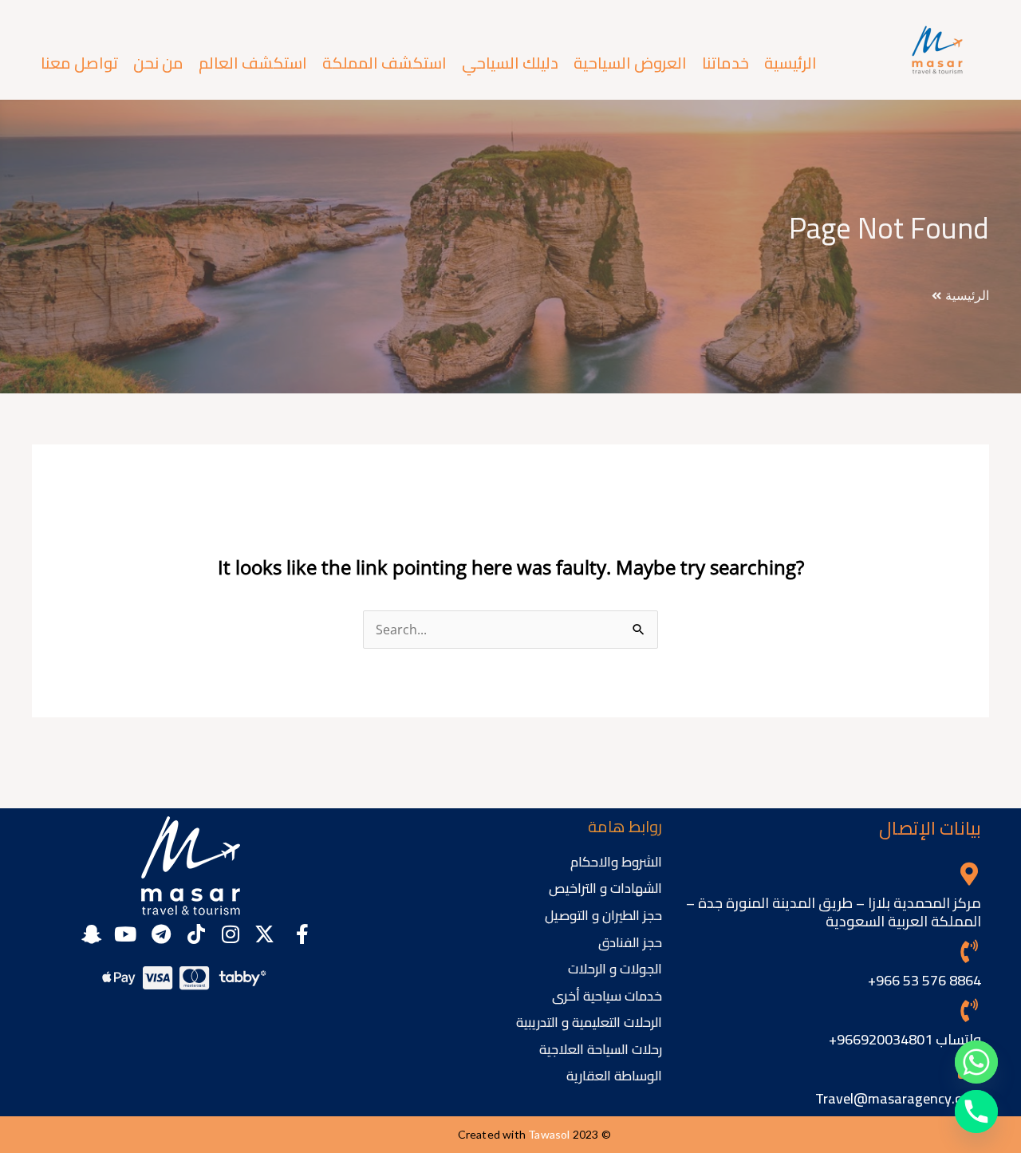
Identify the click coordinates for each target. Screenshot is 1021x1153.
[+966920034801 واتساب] (969, 1010)
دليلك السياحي (510, 63)
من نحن (158, 63)
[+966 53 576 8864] (969, 951)
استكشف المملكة (384, 63)
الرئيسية (790, 63)
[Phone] (976, 1111)
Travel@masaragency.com (898, 1098)
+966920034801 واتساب (905, 1039)
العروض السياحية (630, 63)
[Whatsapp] (976, 1062)
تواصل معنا (79, 63)
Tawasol (549, 1134)
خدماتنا (725, 63)
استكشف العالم (253, 63)
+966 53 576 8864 (924, 980)
